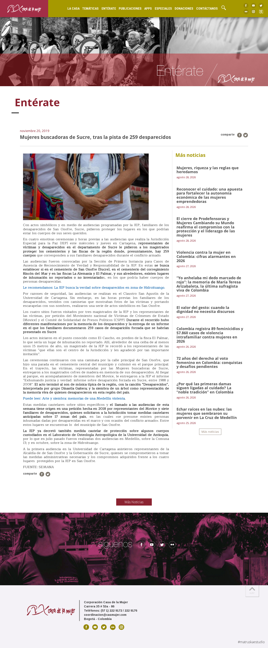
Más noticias (210, 432)
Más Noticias (134, 502)
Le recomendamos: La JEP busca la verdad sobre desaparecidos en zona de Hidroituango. (94, 287)
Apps (148, 8)
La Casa (73, 8)
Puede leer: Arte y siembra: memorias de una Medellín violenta (74, 398)
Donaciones (184, 8)
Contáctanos (207, 8)
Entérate (109, 8)
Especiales (163, 8)
